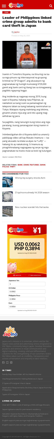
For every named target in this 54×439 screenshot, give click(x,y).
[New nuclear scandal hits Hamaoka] (7, 211)
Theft (12, 167)
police (5, 167)
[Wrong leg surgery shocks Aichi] (7, 182)
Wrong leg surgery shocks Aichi (30, 178)
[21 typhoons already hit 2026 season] (7, 196)
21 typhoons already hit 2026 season (32, 192)
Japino (17, 32)
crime (26, 165)
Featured (34, 165)
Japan (42, 165)
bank (20, 165)
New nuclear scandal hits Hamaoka (31, 207)
